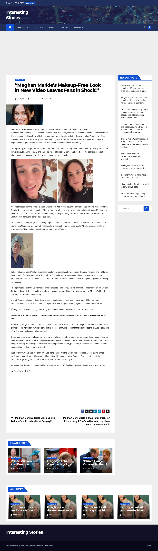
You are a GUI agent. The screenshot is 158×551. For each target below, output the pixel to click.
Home (149, 546)
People (39, 27)
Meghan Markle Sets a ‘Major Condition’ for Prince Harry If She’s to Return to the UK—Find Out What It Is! (86, 421)
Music (52, 27)
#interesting (35, 99)
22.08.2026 (17, 515)
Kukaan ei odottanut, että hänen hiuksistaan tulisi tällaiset (132, 156)
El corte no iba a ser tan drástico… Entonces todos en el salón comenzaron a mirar (134, 88)
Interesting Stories (24, 532)
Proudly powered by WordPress (17, 546)
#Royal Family (46, 99)
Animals (78, 27)
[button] (145, 27)
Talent (64, 27)
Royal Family (20, 79)
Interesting (23, 27)
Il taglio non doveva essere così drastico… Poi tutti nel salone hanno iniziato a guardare (135, 100)
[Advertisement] (79, 49)
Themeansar (48, 546)
